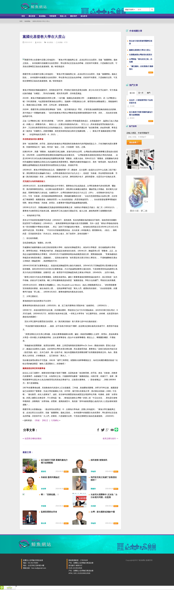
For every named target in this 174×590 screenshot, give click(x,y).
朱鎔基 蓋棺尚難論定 (50, 477)
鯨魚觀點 (27, 21)
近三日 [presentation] (132, 93)
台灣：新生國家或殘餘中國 (103, 512)
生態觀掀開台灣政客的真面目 (140, 55)
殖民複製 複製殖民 (99, 460)
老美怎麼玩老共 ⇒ (110, 439)
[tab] (132, 92)
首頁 (21, 21)
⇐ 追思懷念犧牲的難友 (32, 439)
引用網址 (55, 420)
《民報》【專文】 (41, 420)
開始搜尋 (132, 142)
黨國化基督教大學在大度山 (139, 50)
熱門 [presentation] (148, 93)
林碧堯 (39, 42)
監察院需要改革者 (49, 512)
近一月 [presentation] (140, 93)
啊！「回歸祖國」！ (50, 494)
